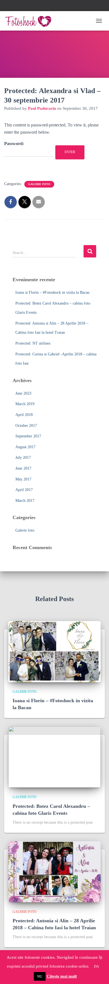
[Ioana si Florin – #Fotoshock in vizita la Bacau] (54, 651)
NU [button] (39, 976)
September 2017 (28, 436)
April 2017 (24, 490)
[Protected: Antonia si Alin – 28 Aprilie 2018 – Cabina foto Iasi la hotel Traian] (54, 871)
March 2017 (24, 501)
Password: (14, 143)
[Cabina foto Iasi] (30, 21)
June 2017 (23, 468)
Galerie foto (39, 184)
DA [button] (96, 966)
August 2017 (25, 447)
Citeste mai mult (62, 976)
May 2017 (23, 479)
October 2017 (26, 426)
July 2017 (23, 457)
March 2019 (24, 404)
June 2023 (23, 393)
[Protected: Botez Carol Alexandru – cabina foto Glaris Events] (54, 757)
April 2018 (24, 415)
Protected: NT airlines (32, 343)
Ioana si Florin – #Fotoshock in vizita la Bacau (52, 292)
